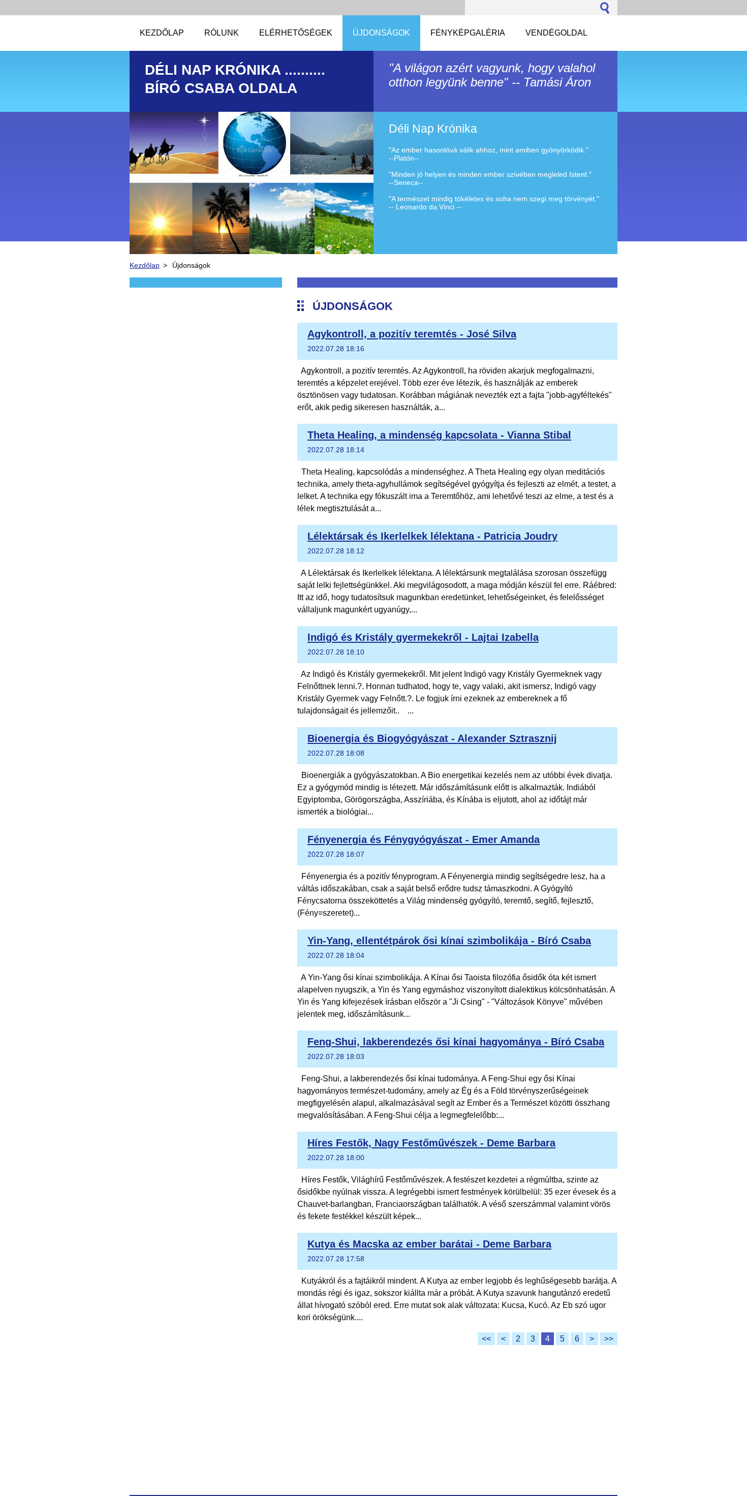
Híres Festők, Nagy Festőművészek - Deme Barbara (431, 1142)
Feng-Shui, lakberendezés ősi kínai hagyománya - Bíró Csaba (455, 1041)
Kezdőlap (145, 265)
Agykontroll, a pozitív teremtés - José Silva (411, 333)
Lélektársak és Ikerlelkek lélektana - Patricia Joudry (432, 536)
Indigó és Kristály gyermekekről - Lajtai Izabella (423, 637)
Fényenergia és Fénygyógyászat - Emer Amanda (423, 839)
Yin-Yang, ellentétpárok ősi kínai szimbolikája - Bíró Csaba (449, 940)
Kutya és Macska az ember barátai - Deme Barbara (429, 1244)
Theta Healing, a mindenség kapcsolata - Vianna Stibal (439, 435)
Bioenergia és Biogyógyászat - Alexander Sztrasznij (432, 738)
